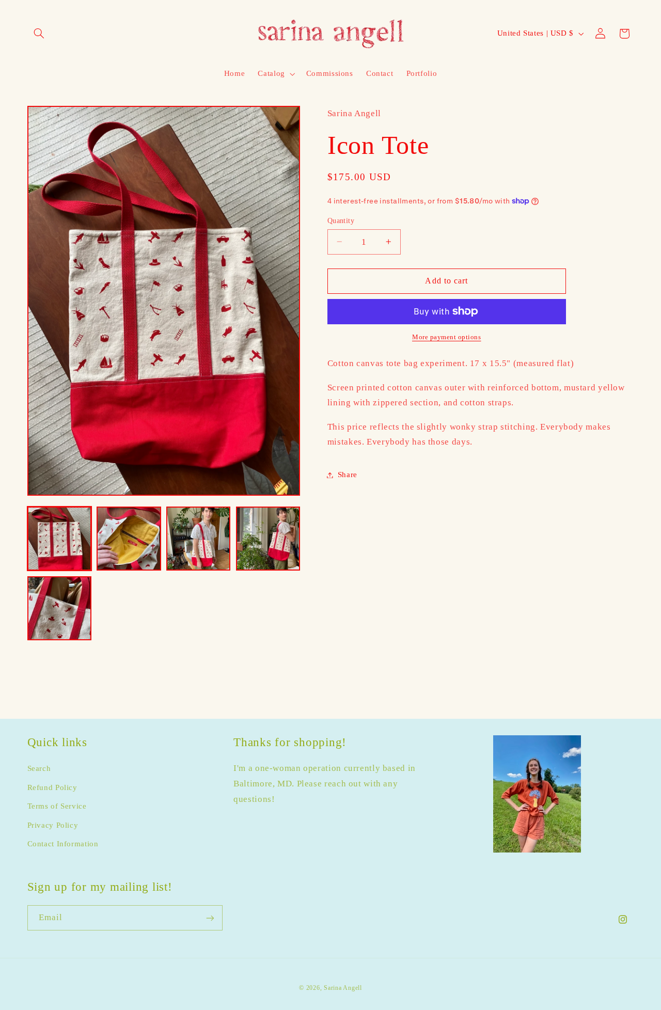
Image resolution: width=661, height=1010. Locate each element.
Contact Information (63, 844)
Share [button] (347, 474)
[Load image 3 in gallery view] (198, 539)
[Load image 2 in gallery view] (129, 539)
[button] (39, 33)
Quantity (340, 220)
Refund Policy (52, 787)
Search (39, 769)
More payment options (446, 337)
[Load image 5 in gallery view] (59, 608)
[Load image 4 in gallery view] (268, 539)
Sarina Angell (343, 988)
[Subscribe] (210, 917)
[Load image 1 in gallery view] (59, 539)
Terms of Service (57, 806)
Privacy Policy (52, 825)
